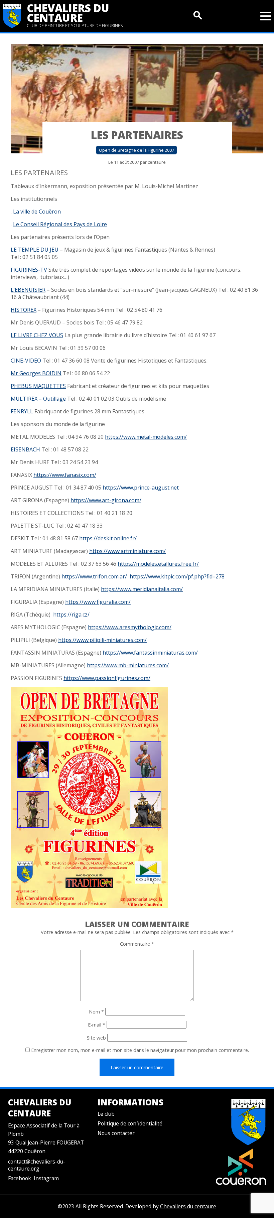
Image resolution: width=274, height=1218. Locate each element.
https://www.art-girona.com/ (106, 500)
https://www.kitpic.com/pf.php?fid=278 (177, 576)
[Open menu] (265, 16)
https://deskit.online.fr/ (108, 538)
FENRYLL (22, 411)
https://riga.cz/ (71, 614)
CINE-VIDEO (26, 360)
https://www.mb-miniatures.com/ (128, 665)
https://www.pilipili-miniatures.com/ (102, 640)
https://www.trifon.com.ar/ (94, 576)
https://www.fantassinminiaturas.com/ (150, 652)
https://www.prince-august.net (141, 487)
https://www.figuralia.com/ (98, 601)
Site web (96, 1038)
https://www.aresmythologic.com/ (129, 627)
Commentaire (137, 944)
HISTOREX (23, 309)
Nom (96, 1011)
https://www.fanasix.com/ (64, 475)
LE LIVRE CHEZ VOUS (37, 335)
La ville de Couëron (37, 211)
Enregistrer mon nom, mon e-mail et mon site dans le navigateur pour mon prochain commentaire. (140, 1050)
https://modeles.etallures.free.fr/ (158, 563)
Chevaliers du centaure (68, 13)
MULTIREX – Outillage (38, 398)
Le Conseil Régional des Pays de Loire (60, 224)
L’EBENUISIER (28, 289)
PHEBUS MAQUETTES (38, 386)
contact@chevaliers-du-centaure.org (36, 1165)
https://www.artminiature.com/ (127, 551)
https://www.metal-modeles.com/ (146, 436)
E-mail (96, 1025)
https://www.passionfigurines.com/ (106, 678)
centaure (157, 162)
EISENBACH (25, 449)
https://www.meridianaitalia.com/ (142, 589)
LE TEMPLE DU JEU (34, 249)
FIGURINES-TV (29, 269)
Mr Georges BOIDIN (36, 373)
